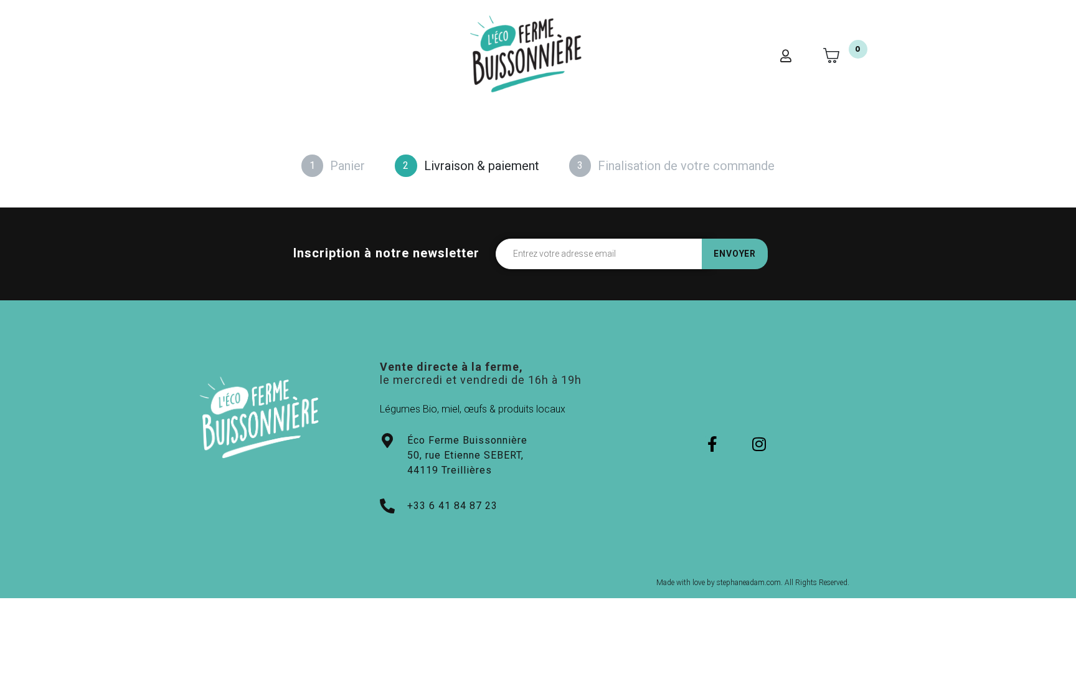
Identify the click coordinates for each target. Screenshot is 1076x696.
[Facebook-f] (712, 444)
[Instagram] (759, 444)
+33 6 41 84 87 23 (452, 506)
